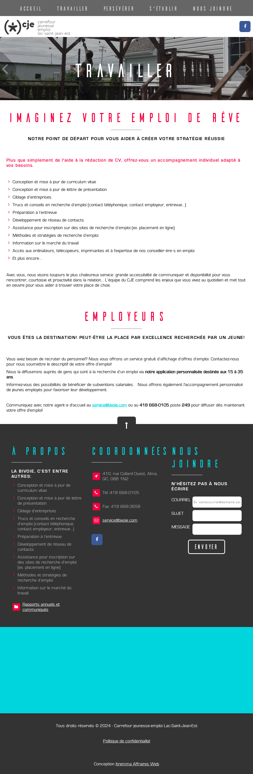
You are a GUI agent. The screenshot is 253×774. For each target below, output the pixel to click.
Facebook (245, 26)
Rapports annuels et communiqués (41, 607)
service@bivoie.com (109, 405)
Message (180, 527)
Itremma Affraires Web (137, 764)
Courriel (181, 499)
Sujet (177, 513)
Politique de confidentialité (126, 741)
